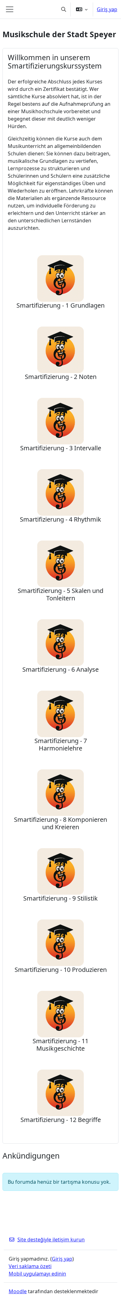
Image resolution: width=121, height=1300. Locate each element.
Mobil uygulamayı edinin (37, 1273)
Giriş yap (107, 9)
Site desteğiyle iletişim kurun (51, 1239)
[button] (63, 9)
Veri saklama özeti (30, 1266)
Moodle (18, 1291)
